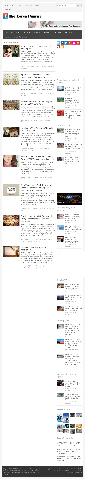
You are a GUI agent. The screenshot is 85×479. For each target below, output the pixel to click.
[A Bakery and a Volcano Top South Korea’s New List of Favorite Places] (60, 88)
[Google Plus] (70, 43)
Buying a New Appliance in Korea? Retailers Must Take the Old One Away (73, 286)
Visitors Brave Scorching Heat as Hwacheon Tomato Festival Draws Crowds (73, 114)
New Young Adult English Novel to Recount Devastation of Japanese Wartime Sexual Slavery (36, 187)
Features (7, 37)
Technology (57, 32)
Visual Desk (68, 32)
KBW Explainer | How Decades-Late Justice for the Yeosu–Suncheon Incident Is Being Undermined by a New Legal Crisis (73, 359)
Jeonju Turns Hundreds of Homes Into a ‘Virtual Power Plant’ (73, 297)
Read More (24, 68)
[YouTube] (78, 43)
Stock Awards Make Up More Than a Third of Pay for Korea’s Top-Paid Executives (73, 397)
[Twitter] (58, 43)
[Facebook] (62, 43)
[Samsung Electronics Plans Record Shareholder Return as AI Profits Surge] (66, 426)
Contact (19, 5)
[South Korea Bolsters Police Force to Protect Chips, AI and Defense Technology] (79, 431)
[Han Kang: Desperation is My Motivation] (11, 251)
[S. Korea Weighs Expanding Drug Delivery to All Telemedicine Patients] (59, 431)
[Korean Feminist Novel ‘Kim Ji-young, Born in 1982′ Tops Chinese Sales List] (11, 161)
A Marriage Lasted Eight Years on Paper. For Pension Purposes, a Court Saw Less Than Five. (73, 133)
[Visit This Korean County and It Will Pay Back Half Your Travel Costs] (60, 308)
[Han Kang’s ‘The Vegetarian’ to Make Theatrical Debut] (11, 132)
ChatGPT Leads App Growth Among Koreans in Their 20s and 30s (73, 216)
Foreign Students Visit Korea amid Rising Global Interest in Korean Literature (36, 219)
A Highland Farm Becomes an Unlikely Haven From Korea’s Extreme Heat (72, 101)
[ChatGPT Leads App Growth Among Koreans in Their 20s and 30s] (60, 216)
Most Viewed (47, 120)
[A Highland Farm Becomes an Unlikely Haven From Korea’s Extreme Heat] (60, 99)
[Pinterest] (58, 46)
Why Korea (7, 9)
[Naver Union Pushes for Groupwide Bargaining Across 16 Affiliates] (72, 431)
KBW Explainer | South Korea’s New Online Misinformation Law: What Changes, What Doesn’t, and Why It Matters (73, 329)
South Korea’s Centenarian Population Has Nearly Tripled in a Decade (73, 384)
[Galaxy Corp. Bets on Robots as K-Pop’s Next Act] (72, 426)
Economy (36, 32)
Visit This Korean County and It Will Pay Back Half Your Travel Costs (73, 309)
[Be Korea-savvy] (22, 16)
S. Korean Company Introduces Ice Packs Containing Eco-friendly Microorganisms (68, 451)
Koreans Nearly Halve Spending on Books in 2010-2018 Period (36, 102)
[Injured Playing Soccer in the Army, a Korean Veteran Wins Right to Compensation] (60, 145)
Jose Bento (60, 457)
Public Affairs (15, 32)
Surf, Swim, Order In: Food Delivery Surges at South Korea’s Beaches (73, 228)
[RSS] (62, 46)
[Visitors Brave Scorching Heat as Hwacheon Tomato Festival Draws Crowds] (60, 112)
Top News (24, 268)
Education (42, 239)
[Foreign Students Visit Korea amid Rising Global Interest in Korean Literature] (11, 220)
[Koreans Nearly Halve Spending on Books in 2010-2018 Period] (11, 105)
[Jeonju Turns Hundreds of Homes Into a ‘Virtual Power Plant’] (60, 297)
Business (27, 32)
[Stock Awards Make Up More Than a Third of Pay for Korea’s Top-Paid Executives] (60, 395)
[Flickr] (74, 43)
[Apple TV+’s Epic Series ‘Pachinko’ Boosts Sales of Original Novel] (11, 79)
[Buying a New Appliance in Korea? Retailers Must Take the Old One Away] (60, 286)
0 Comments (77, 119)
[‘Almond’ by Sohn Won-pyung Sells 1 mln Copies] (11, 51)
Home (6, 5)
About (12, 5)
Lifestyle (46, 32)
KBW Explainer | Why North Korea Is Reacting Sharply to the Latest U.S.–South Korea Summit (73, 343)
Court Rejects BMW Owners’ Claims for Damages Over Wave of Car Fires (73, 160)
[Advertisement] (71, 64)
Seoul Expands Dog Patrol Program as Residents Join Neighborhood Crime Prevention (69, 458)
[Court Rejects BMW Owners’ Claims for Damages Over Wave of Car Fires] (60, 159)
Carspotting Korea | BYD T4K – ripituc (68, 442)
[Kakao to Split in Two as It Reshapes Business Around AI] (72, 415)
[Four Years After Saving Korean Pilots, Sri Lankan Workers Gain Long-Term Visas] (59, 426)
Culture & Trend (34, 67)
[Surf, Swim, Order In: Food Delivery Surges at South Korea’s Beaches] (60, 227)
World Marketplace (20, 37)
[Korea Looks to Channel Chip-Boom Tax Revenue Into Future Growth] (79, 415)
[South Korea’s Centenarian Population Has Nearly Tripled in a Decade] (60, 383)
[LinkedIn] (66, 43)
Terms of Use (28, 5)
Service (37, 5)
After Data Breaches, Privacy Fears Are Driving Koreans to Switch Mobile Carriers (72, 240)
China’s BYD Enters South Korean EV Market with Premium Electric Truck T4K (69, 445)
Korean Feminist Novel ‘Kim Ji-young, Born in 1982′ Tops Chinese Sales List (37, 157)
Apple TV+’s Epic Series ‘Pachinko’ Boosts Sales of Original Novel (36, 75)
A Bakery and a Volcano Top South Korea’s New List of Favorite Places (73, 89)
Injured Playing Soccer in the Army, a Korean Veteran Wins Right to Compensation (73, 147)
